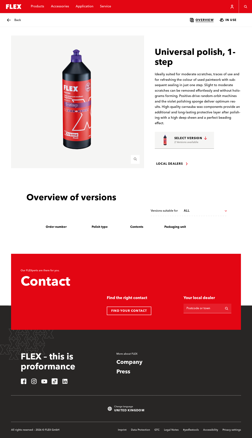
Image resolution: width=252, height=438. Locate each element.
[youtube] (44, 381)
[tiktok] (54, 381)
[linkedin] (65, 381)
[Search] (245, 6)
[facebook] (23, 381)
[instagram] (34, 381)
